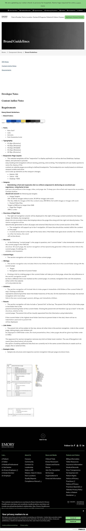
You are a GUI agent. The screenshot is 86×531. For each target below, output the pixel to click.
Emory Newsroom (52, 462)
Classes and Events (52, 464)
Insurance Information (74, 464)
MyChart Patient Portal (74, 17)
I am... (4, 455)
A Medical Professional (10, 464)
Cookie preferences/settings (10, 525)
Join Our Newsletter (53, 470)
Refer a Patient (71, 492)
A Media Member (8, 473)
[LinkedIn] (83, 446)
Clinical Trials (50, 459)
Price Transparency (73, 470)
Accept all (73, 518)
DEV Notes (5, 62)
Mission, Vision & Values (33, 473)
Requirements (6, 70)
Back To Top (43, 439)
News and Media (51, 455)
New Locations (30, 476)
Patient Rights (71, 476)
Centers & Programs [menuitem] (39, 17)
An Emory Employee (9, 470)
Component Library (15, 52)
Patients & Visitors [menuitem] (52, 17)
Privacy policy (24, 525)
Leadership (29, 467)
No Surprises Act (72, 473)
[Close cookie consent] (83, 511)
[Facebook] (74, 446)
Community (29, 462)
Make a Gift (29, 470)
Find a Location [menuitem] (27, 17)
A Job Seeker (6, 467)
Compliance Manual (32, 481)
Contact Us (29, 464)
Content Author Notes (9, 66)
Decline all (73, 521)
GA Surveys (50, 473)
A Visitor (5, 462)
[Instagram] (80, 446)
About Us (28, 455)
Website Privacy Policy (74, 490)
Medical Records (72, 467)
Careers (28, 459)
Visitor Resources (72, 462)
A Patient (5, 459)
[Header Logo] (5, 17)
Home (4, 52)
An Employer (6, 476)
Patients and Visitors (73, 455)
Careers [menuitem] (61, 17)
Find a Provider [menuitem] (16, 17)
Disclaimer (70, 495)
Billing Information (72, 459)
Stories (48, 467)
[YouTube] (77, 446)
